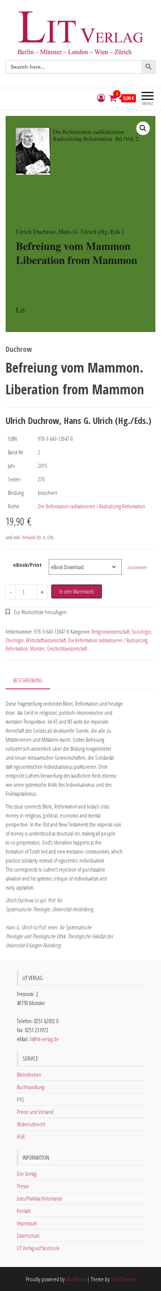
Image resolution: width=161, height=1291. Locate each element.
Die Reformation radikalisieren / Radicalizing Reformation (91, 506)
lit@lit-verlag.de (44, 1039)
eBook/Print (27, 564)
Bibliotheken (29, 1074)
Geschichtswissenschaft (67, 648)
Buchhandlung (30, 1087)
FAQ (20, 1099)
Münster (37, 648)
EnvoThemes (124, 1279)
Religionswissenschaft (110, 631)
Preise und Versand (35, 1111)
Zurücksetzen (137, 567)
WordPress (76, 1279)
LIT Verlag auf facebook (38, 1248)
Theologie (15, 640)
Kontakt (23, 1210)
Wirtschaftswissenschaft (46, 640)
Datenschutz (28, 1235)
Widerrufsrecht (31, 1124)
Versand (29, 537)
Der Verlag (26, 1173)
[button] (143, 128)
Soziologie (141, 631)
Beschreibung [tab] (28, 680)
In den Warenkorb (76, 591)
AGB (20, 1136)
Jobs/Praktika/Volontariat (39, 1198)
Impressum (27, 1223)
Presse (23, 1186)
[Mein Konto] (101, 98)
